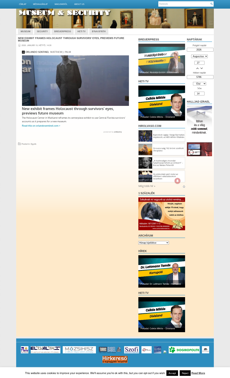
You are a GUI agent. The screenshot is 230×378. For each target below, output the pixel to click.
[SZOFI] (131, 353)
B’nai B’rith (99, 31)
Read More (198, 373)
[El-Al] (45, 353)
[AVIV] (24, 353)
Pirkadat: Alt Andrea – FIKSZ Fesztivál (159, 72)
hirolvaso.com (149, 125)
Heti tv (143, 81)
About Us (79, 4)
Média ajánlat (40, 4)
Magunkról (61, 4)
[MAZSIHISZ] (79, 353)
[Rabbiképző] (165, 353)
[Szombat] (157, 353)
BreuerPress (62, 31)
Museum (25, 31)
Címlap (22, 4)
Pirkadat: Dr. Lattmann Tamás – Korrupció (161, 283)
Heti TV (81, 31)
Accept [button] (172, 373)
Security (42, 31)
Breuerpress (148, 39)
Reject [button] (185, 373)
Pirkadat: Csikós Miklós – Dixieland (158, 116)
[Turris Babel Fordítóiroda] (110, 353)
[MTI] (147, 353)
